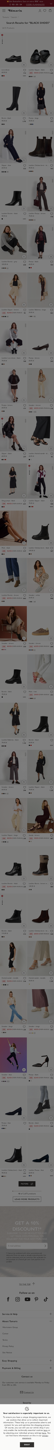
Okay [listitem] (27, 1445)
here (46, 1430)
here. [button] (44, 1433)
